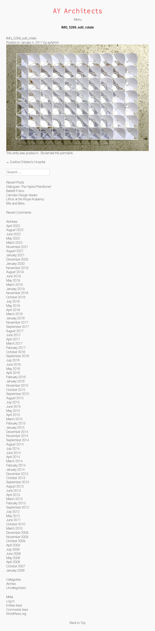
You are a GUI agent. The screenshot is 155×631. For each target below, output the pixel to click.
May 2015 (13, 411)
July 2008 (13, 549)
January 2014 (15, 469)
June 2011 (13, 520)
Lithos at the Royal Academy (25, 199)
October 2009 (15, 541)
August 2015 (15, 398)
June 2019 (13, 276)
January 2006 (15, 570)
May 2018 (13, 305)
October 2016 (15, 352)
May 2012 (13, 516)
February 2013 (16, 503)
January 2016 (15, 381)
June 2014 (13, 453)
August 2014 (15, 444)
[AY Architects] (77, 11)
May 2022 (13, 238)
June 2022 (13, 234)
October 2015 (15, 389)
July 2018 (13, 301)
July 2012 (13, 511)
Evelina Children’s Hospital (25, 162)
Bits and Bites (15, 203)
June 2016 (13, 364)
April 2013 (13, 495)
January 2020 (15, 263)
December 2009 (17, 532)
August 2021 (15, 251)
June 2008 (13, 553)
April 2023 (13, 226)
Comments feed (17, 609)
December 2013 (17, 474)
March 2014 (14, 461)
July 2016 (13, 360)
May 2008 (13, 558)
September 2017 (17, 326)
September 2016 (17, 356)
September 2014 (17, 440)
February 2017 (16, 347)
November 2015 (17, 385)
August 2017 (15, 331)
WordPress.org (16, 613)
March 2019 (14, 284)
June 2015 (13, 406)
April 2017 (13, 339)
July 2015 (13, 402)
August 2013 (15, 486)
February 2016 (16, 377)
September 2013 (17, 482)
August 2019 (15, 272)
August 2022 (15, 230)
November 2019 (17, 268)
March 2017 (14, 343)
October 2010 (15, 524)
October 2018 (15, 297)
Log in (10, 601)
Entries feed (14, 605)
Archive (11, 584)
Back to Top (78, 623)
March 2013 (14, 499)
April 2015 (13, 415)
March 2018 (14, 314)
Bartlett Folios (15, 191)
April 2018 (13, 310)
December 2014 (17, 432)
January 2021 (15, 255)
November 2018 (17, 293)
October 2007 (15, 566)
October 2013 (15, 478)
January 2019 (15, 289)
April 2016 (13, 373)
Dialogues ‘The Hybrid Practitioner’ (28, 186)
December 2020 (17, 259)
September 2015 (17, 394)
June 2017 (13, 335)
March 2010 (14, 528)
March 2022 (14, 242)
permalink (66, 153)
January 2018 (15, 318)
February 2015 (16, 423)
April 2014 (13, 457)
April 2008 (13, 562)
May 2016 (13, 368)
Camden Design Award (21, 195)
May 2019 (13, 280)
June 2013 (13, 490)
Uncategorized (16, 588)
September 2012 (17, 507)
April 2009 (13, 545)
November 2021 (17, 247)
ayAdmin (53, 42)
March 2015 (14, 419)
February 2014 (16, 465)
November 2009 (17, 537)
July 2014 (13, 448)
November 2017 (17, 322)
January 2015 (15, 427)
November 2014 (17, 436)
